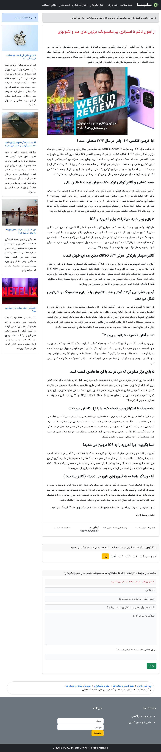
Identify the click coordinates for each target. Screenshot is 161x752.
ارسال (151, 666)
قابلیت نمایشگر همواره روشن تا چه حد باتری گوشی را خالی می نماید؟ (20, 144)
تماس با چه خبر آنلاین (140, 722)
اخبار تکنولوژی (97, 5)
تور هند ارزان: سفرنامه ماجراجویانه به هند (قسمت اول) (21, 231)
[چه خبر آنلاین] (147, 5)
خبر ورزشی (112, 5)
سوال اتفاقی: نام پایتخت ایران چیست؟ (136, 650)
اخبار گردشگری (79, 5)
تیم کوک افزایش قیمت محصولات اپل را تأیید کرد (21, 57)
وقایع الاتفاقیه (49, 5)
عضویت (98, 733)
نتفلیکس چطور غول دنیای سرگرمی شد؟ (20, 309)
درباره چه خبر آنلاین (142, 716)
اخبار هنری (64, 5)
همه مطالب (126, 5)
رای (105, 556)
